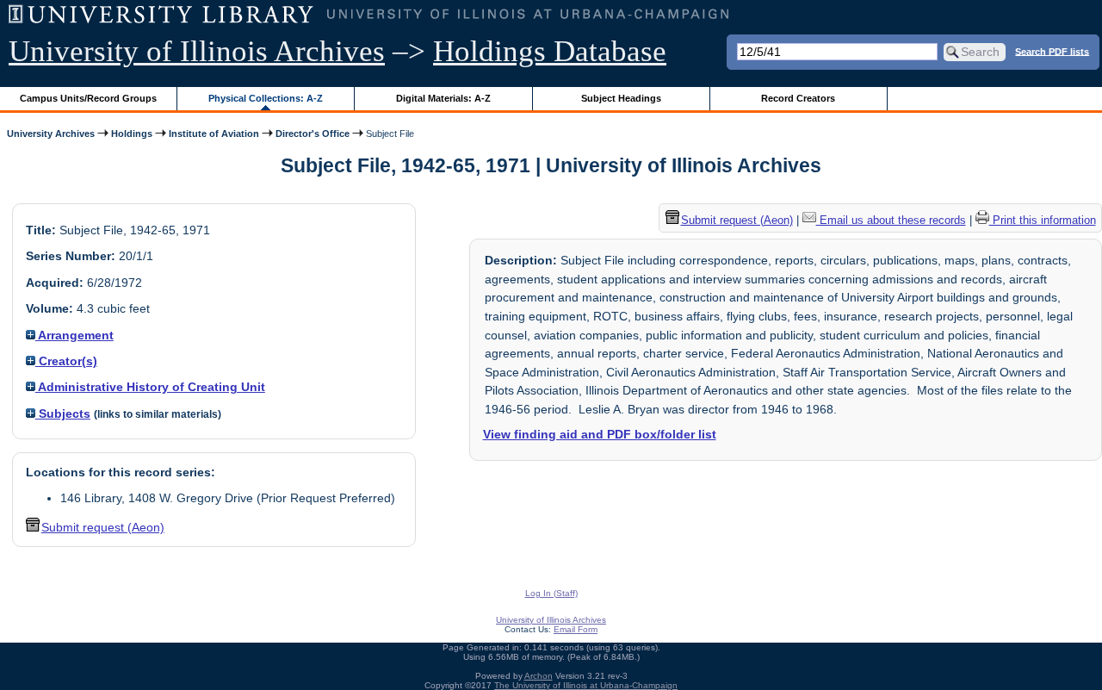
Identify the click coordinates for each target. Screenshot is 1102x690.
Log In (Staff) (551, 593)
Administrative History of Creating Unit (150, 387)
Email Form (575, 629)
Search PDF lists (1052, 51)
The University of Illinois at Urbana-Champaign (586, 685)
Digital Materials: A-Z (443, 98)
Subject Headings (621, 98)
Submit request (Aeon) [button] (102, 527)
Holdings (131, 133)
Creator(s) (66, 361)
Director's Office (313, 133)
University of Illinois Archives (197, 51)
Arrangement (74, 335)
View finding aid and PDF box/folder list (599, 434)
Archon (538, 676)
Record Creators (798, 98)
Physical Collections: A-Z (265, 98)
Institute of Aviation (214, 133)
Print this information (1042, 220)
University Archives (51, 133)
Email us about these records (891, 220)
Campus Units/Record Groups (88, 98)
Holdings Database (549, 51)
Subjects (62, 413)
